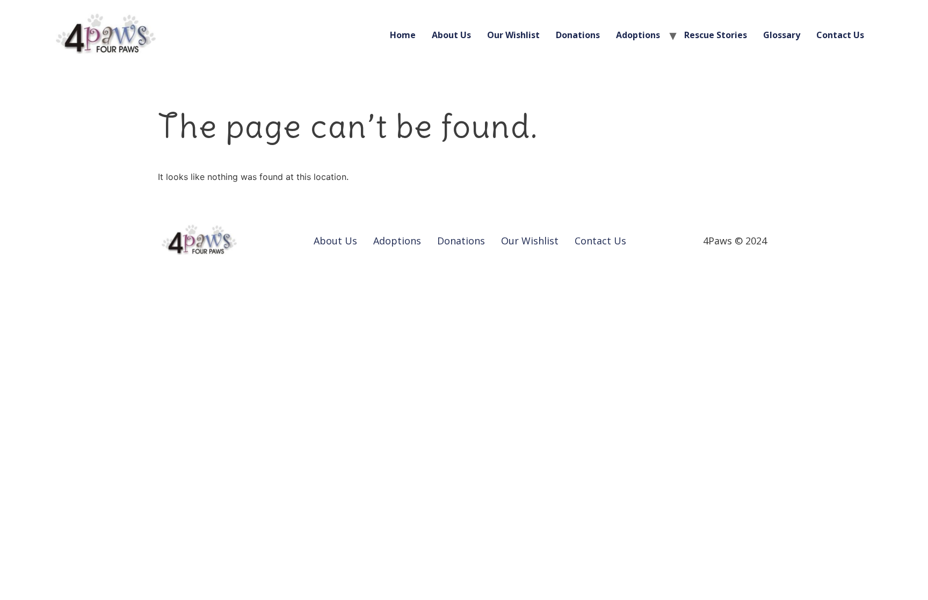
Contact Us (840, 35)
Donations (578, 35)
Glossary (781, 35)
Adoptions (638, 35)
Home (403, 35)
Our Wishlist (513, 35)
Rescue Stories (715, 35)
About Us (451, 35)
